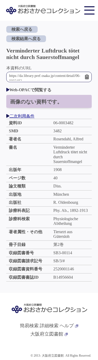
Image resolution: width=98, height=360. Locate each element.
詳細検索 (49, 325)
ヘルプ (67, 325)
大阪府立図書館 (46, 334)
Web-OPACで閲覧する (30, 90)
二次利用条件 (21, 116)
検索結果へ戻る (26, 38)
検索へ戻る (21, 29)
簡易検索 (29, 325)
